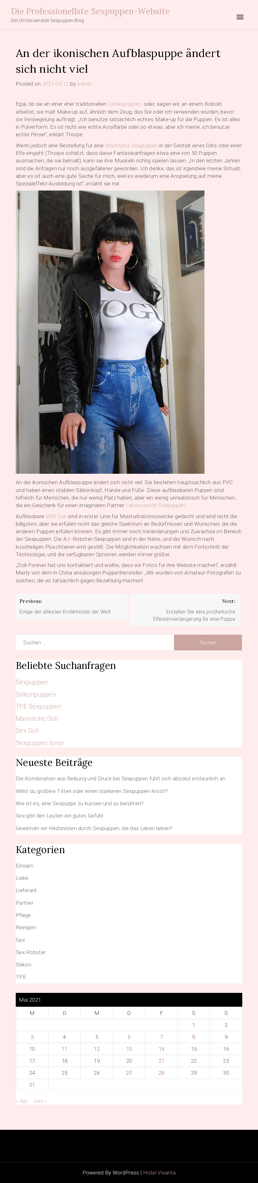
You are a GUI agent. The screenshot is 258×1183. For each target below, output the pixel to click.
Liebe (22, 878)
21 (162, 1061)
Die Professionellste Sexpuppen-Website (90, 11)
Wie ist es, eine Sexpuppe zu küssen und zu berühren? (80, 803)
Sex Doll (27, 730)
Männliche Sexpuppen (131, 145)
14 (162, 1049)
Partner (24, 903)
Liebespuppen (124, 104)
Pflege (23, 915)
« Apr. (22, 1101)
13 (129, 1049)
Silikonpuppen (36, 694)
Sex (20, 940)
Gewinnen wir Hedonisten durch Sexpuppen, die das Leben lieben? (94, 828)
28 (162, 1073)
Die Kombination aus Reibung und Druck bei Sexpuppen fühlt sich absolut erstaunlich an (121, 778)
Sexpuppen (32, 682)
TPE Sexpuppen (38, 706)
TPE (21, 977)
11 (65, 1049)
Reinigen (26, 927)
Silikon (23, 964)
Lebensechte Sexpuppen (155, 505)
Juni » (40, 1101)
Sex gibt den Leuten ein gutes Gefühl (59, 815)
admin (84, 84)
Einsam (25, 866)
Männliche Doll (37, 718)
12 (97, 1049)
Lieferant (26, 890)
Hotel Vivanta (159, 1172)
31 (32, 1085)
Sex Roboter (31, 952)
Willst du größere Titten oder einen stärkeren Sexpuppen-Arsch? (92, 791)
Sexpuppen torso (40, 743)
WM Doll (56, 516)
